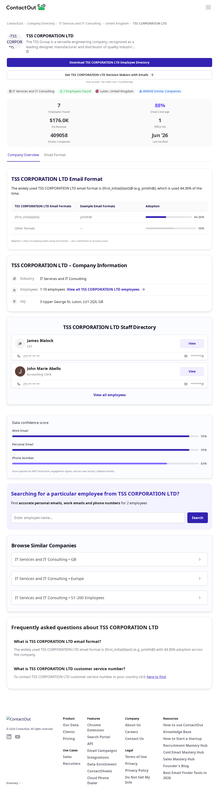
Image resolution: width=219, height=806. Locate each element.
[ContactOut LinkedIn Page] (9, 757)
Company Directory (41, 23)
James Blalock (40, 340)
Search (197, 517)
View (192, 343)
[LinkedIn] (27, 51)
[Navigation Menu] (208, 7)
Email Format (55, 154)
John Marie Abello (44, 368)
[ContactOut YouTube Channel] (17, 757)
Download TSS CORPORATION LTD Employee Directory (109, 62)
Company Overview (23, 154)
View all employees (109, 395)
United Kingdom (117, 23)
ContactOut (15, 23)
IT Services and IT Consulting (80, 23)
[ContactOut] (27, 7)
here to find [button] (156, 676)
